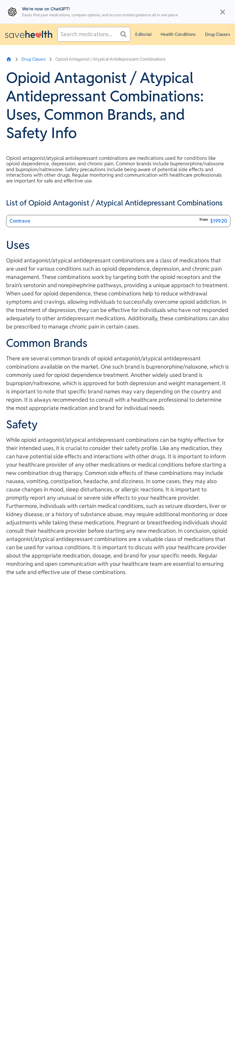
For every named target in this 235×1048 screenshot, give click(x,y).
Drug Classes (217, 34)
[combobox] (93, 34)
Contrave (19, 221)
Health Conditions (178, 34)
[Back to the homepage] (28, 34)
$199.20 (218, 221)
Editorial (143, 34)
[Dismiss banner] (222, 11)
